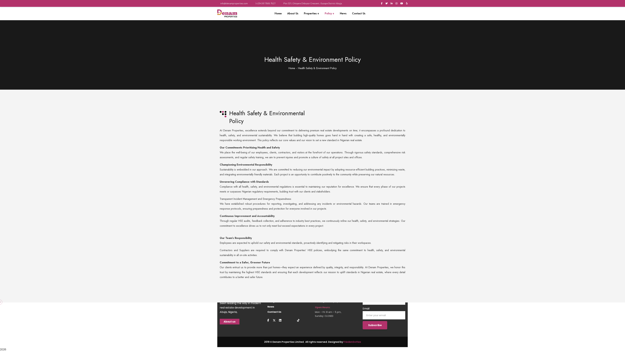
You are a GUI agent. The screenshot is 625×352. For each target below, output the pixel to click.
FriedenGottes (352, 342)
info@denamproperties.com (234, 3)
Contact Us (274, 312)
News (270, 306)
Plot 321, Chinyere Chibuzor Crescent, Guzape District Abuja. (312, 3)
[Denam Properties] (227, 13)
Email (366, 308)
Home (291, 68)
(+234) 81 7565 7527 (265, 3)
